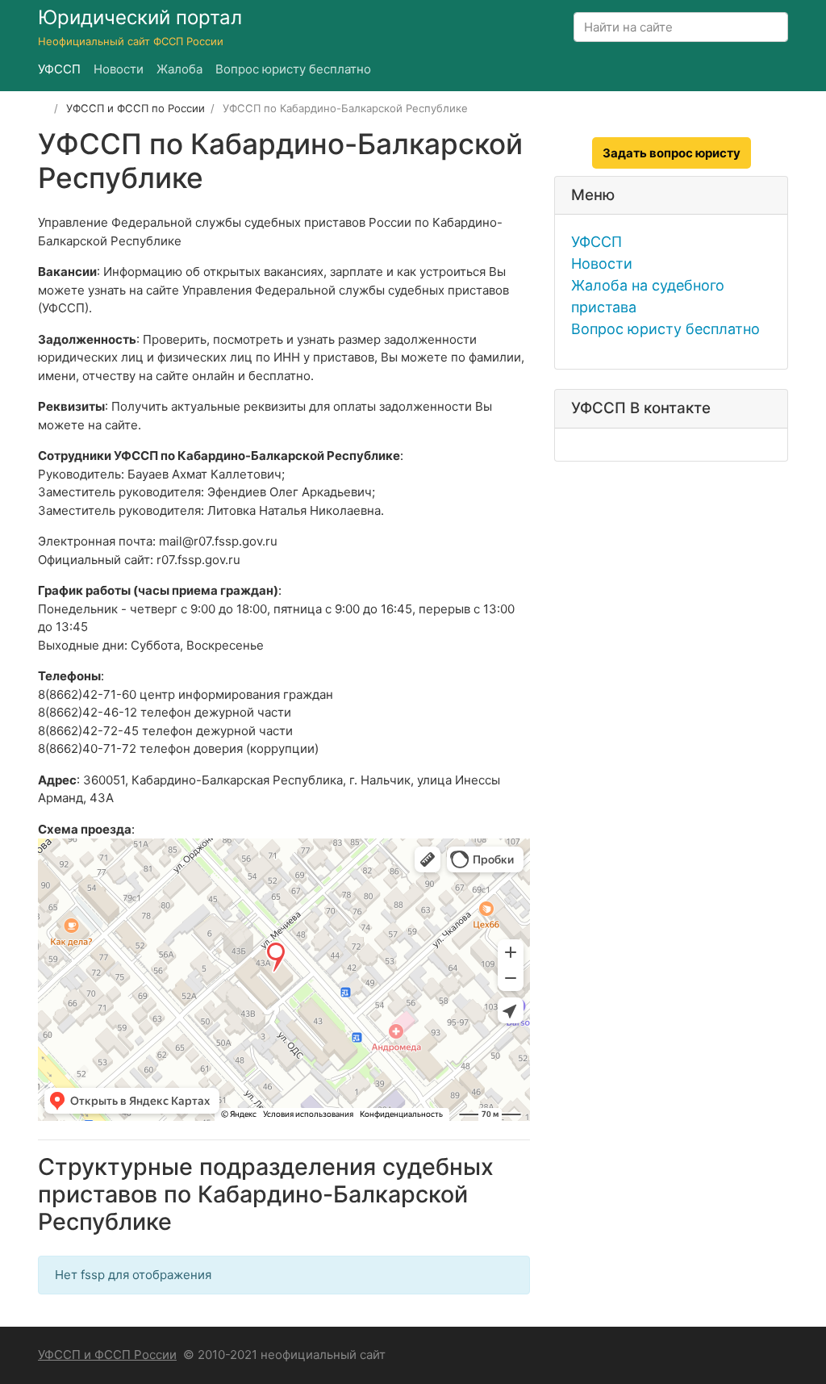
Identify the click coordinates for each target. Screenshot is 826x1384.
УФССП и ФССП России (107, 1354)
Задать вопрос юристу (671, 153)
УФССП (596, 241)
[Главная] (43, 108)
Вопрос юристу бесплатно (665, 328)
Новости (601, 263)
